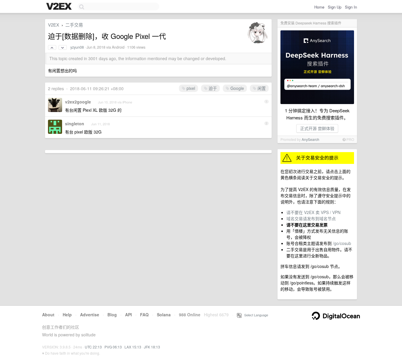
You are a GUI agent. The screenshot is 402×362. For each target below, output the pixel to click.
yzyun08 (77, 47)
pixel (190, 88)
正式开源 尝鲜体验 (317, 128)
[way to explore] (59, 7)
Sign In (351, 7)
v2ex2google (78, 102)
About (48, 314)
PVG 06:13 (113, 346)
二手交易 (74, 25)
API (128, 314)
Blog (112, 314)
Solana (164, 314)
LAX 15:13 (132, 346)
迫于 (212, 88)
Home (319, 7)
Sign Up (334, 7)
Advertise (89, 314)
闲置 (261, 88)
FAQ (144, 314)
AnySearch (310, 139)
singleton (74, 123)
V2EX (53, 25)
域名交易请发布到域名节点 (311, 218)
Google (236, 88)
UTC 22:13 (93, 346)
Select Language (255, 314)
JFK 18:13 (152, 346)
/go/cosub (342, 243)
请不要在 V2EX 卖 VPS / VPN (313, 212)
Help (67, 314)
